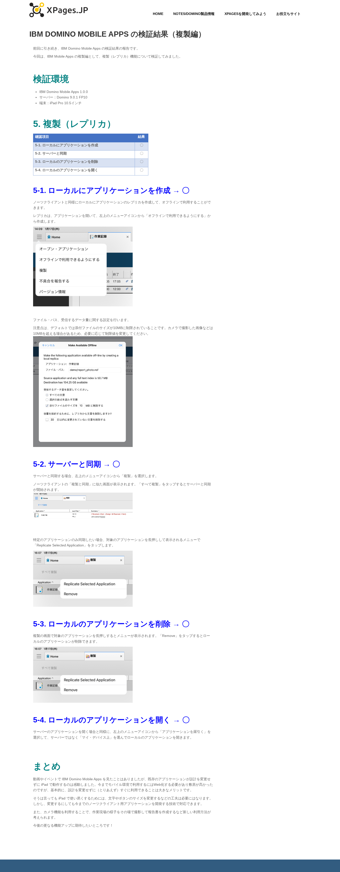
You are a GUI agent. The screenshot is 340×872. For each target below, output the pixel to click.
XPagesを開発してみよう (245, 14)
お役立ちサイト (288, 14)
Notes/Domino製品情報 (194, 14)
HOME (158, 14)
